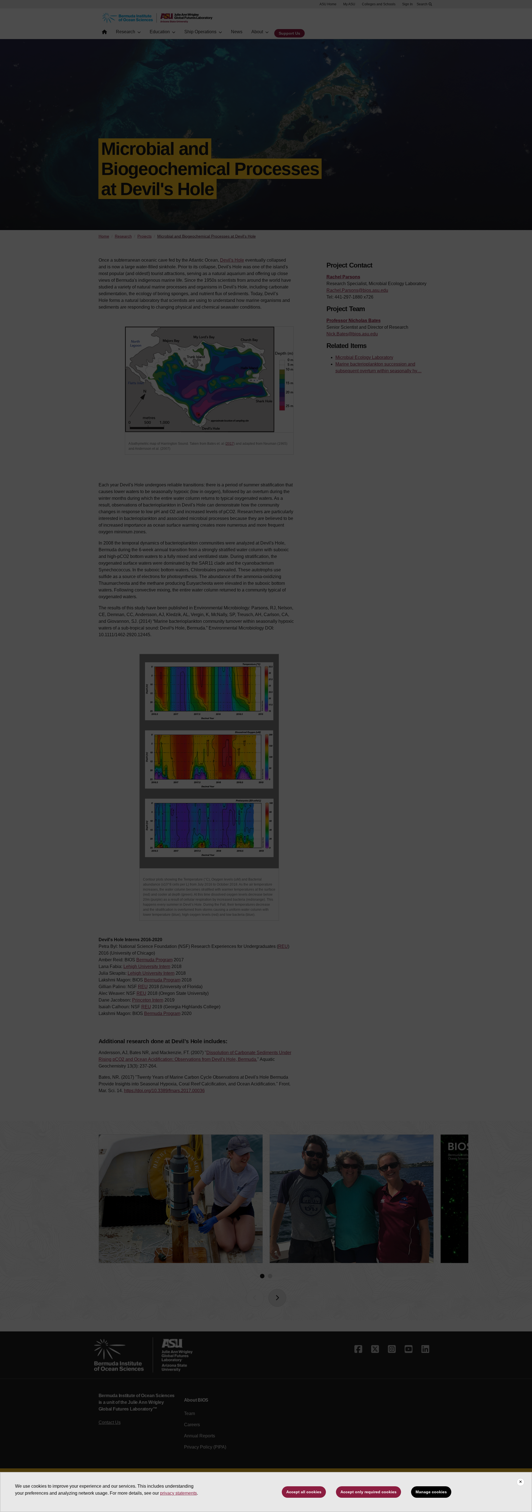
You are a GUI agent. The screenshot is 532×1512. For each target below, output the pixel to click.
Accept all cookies (303, 1492)
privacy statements (178, 1493)
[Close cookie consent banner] (520, 1482)
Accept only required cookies (368, 1492)
